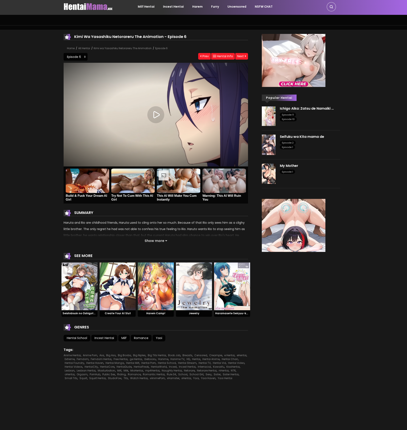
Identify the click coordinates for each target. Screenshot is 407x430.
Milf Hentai (146, 6)
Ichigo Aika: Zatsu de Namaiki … (307, 108)
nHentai (224, 370)
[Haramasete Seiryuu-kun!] (232, 286)
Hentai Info (224, 56)
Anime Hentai (72, 355)
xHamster (173, 378)
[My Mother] (269, 173)
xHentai (186, 378)
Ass (101, 355)
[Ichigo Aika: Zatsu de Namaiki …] (269, 116)
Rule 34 (171, 374)
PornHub (95, 374)
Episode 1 (287, 147)
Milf (124, 338)
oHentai (70, 374)
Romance (141, 338)
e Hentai (229, 355)
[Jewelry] (194, 286)
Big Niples (139, 355)
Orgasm (82, 374)
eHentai (242, 355)
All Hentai (84, 48)
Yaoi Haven (208, 378)
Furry (215, 6)
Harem (197, 6)
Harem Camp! (155, 313)
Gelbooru (150, 359)
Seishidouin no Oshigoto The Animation (89, 313)
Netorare (189, 370)
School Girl (197, 374)
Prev (205, 56)
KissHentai (233, 367)
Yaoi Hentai (225, 378)
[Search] (331, 6)
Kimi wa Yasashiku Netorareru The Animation (123, 48)
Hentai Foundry (74, 363)
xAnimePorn (157, 378)
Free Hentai (121, 359)
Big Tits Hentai (157, 355)
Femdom (83, 359)
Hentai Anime (211, 359)
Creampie (215, 355)
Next (241, 56)
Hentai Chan (230, 359)
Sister (217, 374)
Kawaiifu (218, 367)
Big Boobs (124, 355)
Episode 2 (288, 142)
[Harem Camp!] (156, 286)
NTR (233, 370)
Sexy (209, 374)
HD (188, 359)
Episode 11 (288, 114)
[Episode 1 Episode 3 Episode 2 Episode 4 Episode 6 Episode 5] (76, 57)
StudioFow (114, 378)
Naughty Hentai (172, 370)
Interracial (204, 367)
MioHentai (136, 370)
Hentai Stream (187, 363)
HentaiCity (91, 367)
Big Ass (111, 355)
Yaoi (159, 338)
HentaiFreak (141, 367)
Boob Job (174, 355)
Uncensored (236, 6)
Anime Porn (90, 355)
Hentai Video (236, 363)
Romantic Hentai (154, 374)
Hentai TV (205, 363)
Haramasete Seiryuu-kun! (232, 313)
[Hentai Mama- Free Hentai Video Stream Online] (88, 6)
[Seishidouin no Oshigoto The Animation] (79, 286)
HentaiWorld (159, 367)
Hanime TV (177, 359)
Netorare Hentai (207, 370)
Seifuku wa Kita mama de (302, 136)
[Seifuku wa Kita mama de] (269, 144)
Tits (126, 378)
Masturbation (106, 370)
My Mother (289, 165)
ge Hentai (136, 359)
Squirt (83, 378)
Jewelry (194, 313)
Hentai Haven (94, 363)
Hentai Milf (132, 363)
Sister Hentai (231, 374)
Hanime (163, 359)
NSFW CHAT (264, 6)
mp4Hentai (152, 370)
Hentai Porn (148, 363)
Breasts (187, 355)
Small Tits (71, 378)
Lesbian (70, 370)
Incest (173, 367)
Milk (126, 370)
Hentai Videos (73, 367)
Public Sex (108, 374)
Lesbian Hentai (86, 370)
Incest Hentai (173, 6)
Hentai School (77, 338)
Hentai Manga (115, 363)
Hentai (196, 359)
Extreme (70, 359)
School (182, 374)
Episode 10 (288, 119)
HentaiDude (124, 367)
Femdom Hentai (101, 359)
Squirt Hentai (97, 378)
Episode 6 (161, 48)
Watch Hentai (139, 378)
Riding (121, 374)
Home (71, 48)
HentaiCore (107, 367)
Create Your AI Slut (118, 313)
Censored (200, 355)
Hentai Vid (219, 363)
